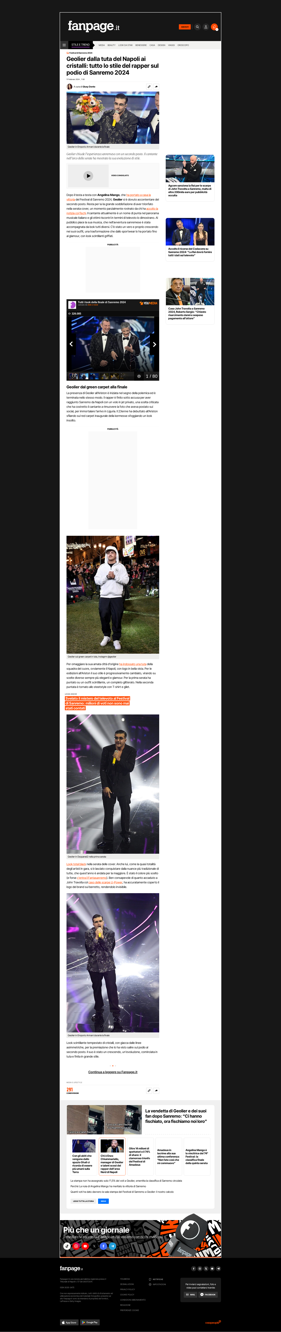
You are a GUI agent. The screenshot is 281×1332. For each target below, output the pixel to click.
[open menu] (64, 45)
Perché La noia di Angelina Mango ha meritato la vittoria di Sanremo (108, 1186)
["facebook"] (103, 1246)
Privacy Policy (127, 1289)
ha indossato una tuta (132, 664)
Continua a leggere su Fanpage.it (112, 1072)
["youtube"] (85, 1246)
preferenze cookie (129, 1310)
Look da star (125, 45)
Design (161, 45)
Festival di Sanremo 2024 (80, 53)
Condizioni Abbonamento (133, 1300)
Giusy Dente (89, 86)
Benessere (141, 45)
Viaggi (171, 45)
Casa (152, 45)
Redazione (125, 1305)
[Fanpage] (71, 1268)
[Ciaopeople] (213, 1323)
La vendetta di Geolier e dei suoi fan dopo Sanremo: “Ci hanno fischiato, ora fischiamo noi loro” (176, 1116)
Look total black (76, 864)
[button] (156, 87)
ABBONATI (185, 27)
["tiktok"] (67, 1246)
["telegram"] (112, 1246)
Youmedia (125, 1279)
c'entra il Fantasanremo (92, 877)
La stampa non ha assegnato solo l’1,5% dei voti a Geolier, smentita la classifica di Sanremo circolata (126, 1180)
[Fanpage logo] (90, 27)
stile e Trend (81, 44)
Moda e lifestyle (74, 1082)
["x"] (94, 1246)
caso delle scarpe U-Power (105, 882)
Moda (102, 45)
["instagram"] (76, 1246)
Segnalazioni (127, 1284)
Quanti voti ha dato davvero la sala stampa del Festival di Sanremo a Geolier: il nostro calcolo (122, 1191)
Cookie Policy (127, 1294)
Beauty (111, 45)
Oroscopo (183, 45)
